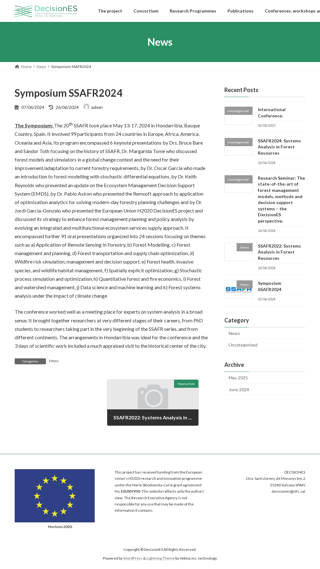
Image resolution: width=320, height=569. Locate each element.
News (54, 360)
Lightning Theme (161, 558)
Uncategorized (243, 345)
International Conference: (272, 112)
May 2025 (238, 377)
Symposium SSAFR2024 (269, 286)
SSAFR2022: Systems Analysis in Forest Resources (279, 252)
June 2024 (239, 389)
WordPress (132, 558)
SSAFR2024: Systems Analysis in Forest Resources (279, 147)
